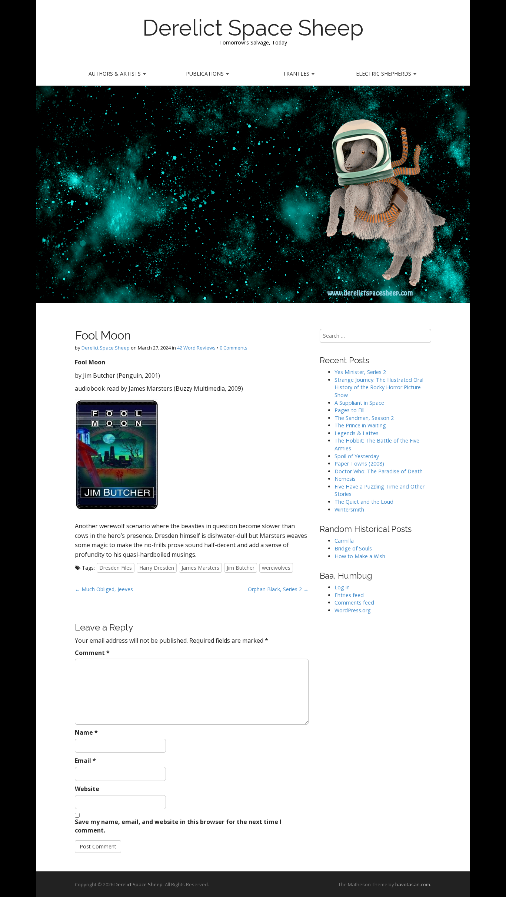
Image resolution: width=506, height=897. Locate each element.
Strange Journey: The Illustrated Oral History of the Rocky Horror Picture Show (378, 387)
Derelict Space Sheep (253, 28)
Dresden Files (115, 567)
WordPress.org (352, 610)
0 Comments (233, 347)
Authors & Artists (115, 73)
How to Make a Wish (359, 556)
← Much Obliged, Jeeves (104, 589)
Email (85, 761)
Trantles (297, 73)
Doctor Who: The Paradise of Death (378, 471)
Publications (205, 73)
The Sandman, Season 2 (364, 417)
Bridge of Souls (353, 548)
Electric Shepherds (384, 73)
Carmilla (344, 540)
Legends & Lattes (356, 433)
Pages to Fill (349, 410)
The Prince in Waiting (360, 425)
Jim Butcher (240, 567)
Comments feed (354, 602)
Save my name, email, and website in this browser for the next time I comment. (178, 826)
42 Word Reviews (196, 347)
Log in (342, 587)
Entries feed (349, 595)
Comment (92, 653)
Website (87, 789)
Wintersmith (349, 509)
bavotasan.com (412, 884)
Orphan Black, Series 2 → (278, 589)
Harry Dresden (156, 567)
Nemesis (345, 478)
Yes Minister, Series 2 (360, 371)
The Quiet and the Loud (363, 501)
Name (86, 732)
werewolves (276, 567)
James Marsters (200, 567)
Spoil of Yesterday (356, 456)
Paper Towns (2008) (359, 463)
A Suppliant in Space (359, 402)
